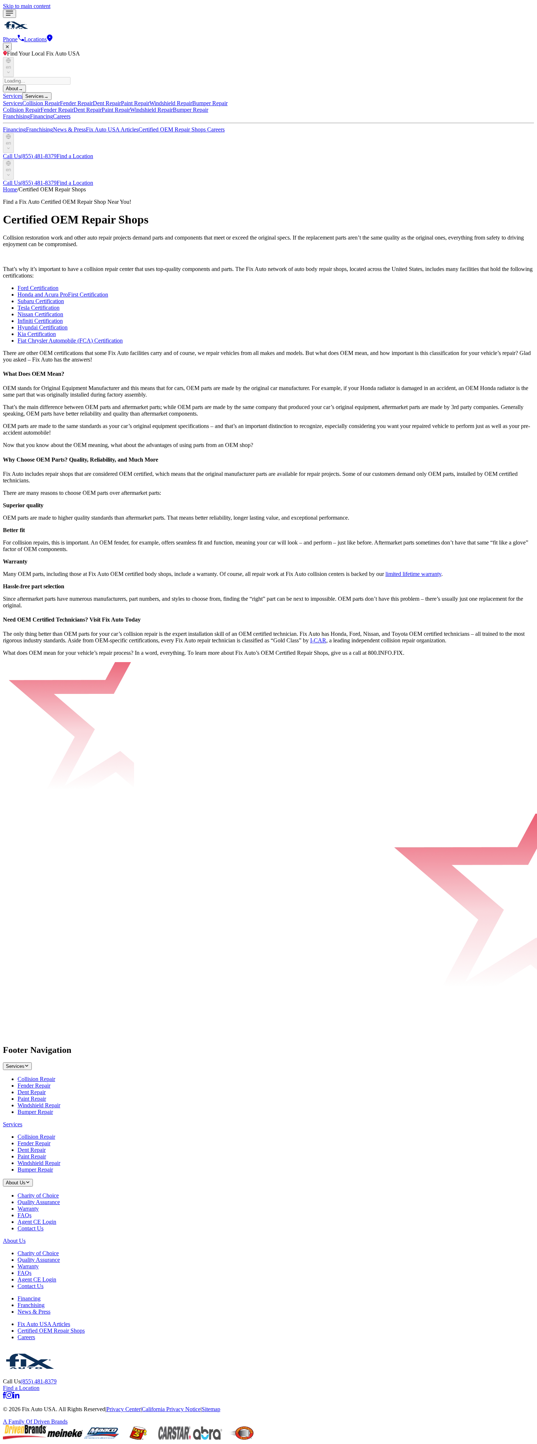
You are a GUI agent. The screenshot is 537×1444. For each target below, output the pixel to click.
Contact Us (30, 1228)
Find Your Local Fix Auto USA (43, 53)
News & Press (69, 129)
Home (10, 189)
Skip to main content (26, 6)
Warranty (28, 1209)
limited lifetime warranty (413, 574)
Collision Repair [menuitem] (41, 103)
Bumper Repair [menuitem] (210, 103)
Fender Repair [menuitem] (76, 103)
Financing (41, 116)
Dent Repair (32, 1092)
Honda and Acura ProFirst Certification (63, 294)
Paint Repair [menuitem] (135, 103)
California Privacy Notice (171, 1409)
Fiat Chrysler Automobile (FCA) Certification (70, 340)
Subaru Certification (41, 301)
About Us (14, 1241)
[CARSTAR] (174, 1438)
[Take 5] (138, 1438)
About (14, 88)
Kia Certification (37, 334)
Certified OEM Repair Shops (172, 129)
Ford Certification (38, 288)
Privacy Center (123, 1409)
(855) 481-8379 (30, 156)
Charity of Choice (38, 1195)
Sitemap (211, 1409)
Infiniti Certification (40, 321)
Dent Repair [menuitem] (107, 103)
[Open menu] (9, 13)
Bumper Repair (35, 1112)
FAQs (24, 1215)
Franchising (16, 116)
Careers (62, 116)
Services (12, 96)
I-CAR (318, 640)
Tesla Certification (39, 308)
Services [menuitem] (12, 103)
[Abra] (207, 1438)
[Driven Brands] (25, 1438)
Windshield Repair (39, 1105)
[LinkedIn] (16, 1397)
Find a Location (75, 156)
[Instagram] (9, 1397)
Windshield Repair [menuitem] (170, 103)
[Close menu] (7, 46)
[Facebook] (4, 1397)
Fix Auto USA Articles (112, 129)
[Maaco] (101, 1438)
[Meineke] (65, 1438)
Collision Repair (36, 1079)
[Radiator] (240, 1438)
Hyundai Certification (43, 327)
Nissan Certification (40, 314)
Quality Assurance (39, 1202)
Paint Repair (32, 1099)
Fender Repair (34, 1085)
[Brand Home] (30, 1375)
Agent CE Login (37, 1222)
